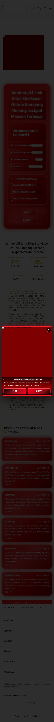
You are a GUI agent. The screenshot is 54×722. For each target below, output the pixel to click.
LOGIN (14, 391)
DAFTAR (39, 391)
